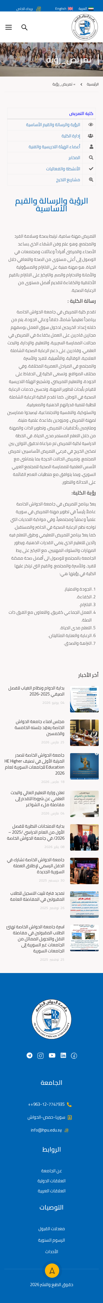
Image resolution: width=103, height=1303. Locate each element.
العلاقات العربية (52, 1191)
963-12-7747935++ (46, 1104)
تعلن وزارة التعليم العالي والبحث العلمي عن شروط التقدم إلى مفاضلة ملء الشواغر (37, 798)
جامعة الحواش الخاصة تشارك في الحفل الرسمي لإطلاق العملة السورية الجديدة (35, 865)
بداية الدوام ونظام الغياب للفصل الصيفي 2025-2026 (36, 691)
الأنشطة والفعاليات (63, 169)
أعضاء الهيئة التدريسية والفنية (54, 146)
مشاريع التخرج (68, 179)
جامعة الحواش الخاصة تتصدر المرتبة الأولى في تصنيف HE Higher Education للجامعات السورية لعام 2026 (34, 764)
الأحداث (51, 1251)
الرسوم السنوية (51, 1240)
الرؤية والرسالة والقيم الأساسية (53, 124)
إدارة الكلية (71, 136)
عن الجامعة (51, 1171)
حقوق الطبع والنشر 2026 (51, 1284)
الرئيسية (93, 84)
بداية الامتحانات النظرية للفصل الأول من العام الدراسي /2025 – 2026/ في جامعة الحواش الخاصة (35, 832)
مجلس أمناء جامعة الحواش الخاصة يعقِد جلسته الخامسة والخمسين (39, 727)
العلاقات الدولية (51, 1181)
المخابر (74, 157)
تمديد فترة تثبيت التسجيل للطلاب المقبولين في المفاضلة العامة (37, 896)
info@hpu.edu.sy (46, 1130)
